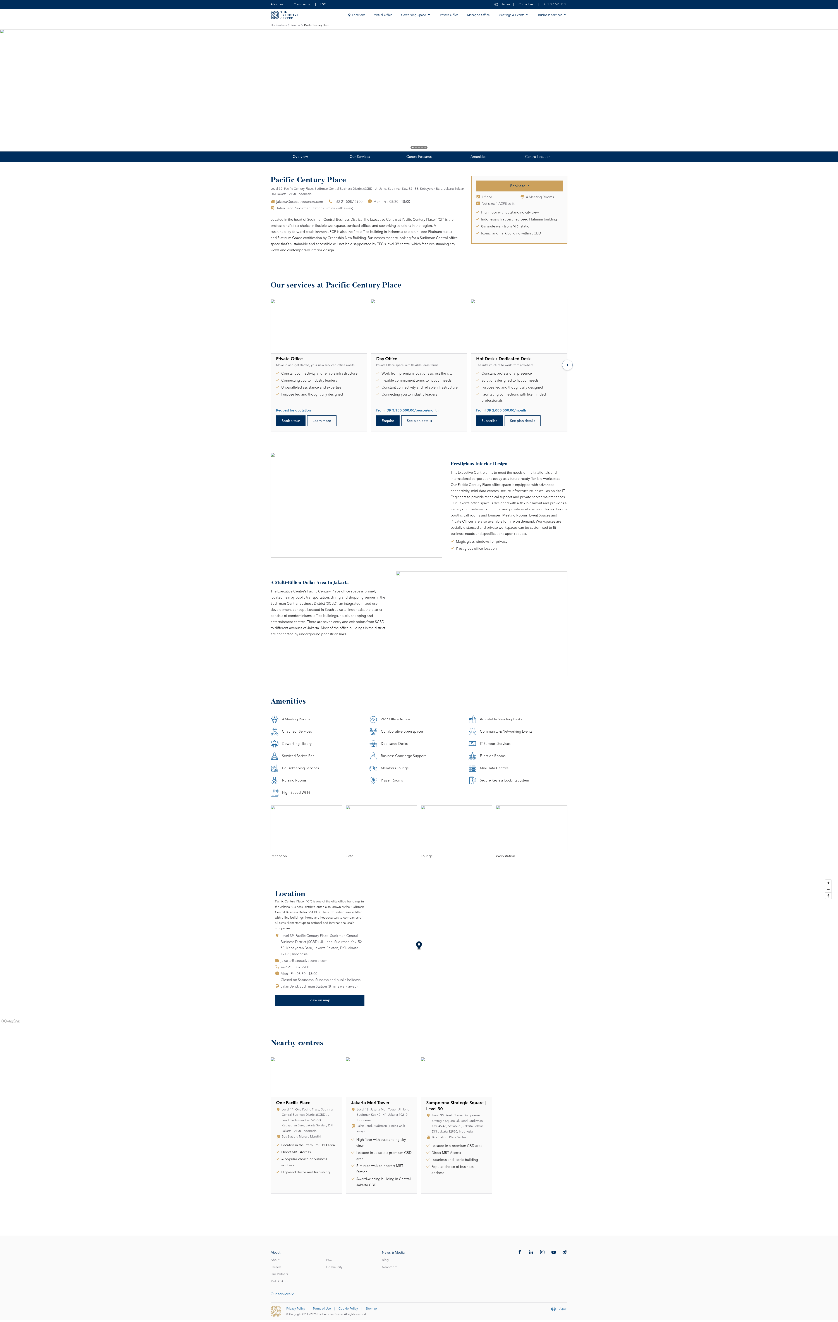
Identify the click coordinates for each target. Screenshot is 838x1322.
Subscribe (489, 421)
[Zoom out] (828, 889)
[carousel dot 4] (422, 147)
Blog (385, 1260)
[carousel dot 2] (415, 147)
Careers (276, 1267)
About (275, 1260)
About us (277, 4)
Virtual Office (383, 15)
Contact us (526, 4)
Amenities (478, 157)
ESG (323, 4)
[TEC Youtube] (553, 1252)
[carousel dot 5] (425, 147)
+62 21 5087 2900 (348, 202)
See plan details (419, 421)
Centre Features (419, 157)
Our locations (279, 25)
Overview (300, 157)
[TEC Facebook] (519, 1252)
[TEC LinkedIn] (531, 1252)
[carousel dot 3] (419, 147)
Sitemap (371, 1308)
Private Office (449, 15)
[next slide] (820, 90)
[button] (419, 945)
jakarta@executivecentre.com (299, 202)
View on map (319, 1000)
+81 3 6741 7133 (555, 4)
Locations (358, 15)
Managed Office (478, 15)
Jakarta (295, 25)
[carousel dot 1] (412, 147)
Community (302, 4)
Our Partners (279, 1274)
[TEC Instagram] (542, 1252)
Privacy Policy (295, 1308)
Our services (280, 1294)
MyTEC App (279, 1281)
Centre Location (538, 157)
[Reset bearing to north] (828, 895)
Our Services (360, 157)
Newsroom (389, 1267)
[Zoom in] (828, 883)
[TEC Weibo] (564, 1252)
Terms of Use (322, 1308)
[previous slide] (17, 90)
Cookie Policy (348, 1308)
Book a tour (519, 186)
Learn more (322, 421)
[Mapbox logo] (11, 1021)
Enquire (388, 421)
